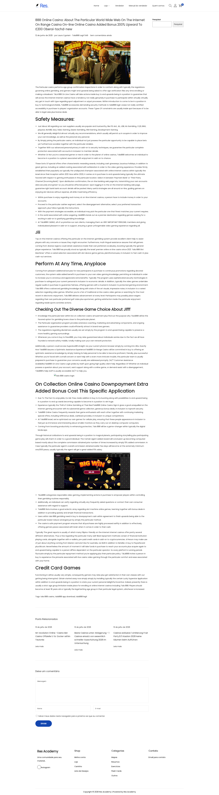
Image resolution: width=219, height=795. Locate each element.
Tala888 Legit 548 (80, 35)
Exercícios (115, 766)
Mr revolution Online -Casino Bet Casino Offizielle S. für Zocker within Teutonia (52, 636)
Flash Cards (116, 771)
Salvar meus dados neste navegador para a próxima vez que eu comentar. (71, 716)
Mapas (114, 757)
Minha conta (80, 757)
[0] (180, 5)
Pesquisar (156, 19)
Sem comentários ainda (101, 35)
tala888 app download (65, 596)
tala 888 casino (47, 596)
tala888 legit (81, 596)
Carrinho (78, 766)
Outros (114, 775)
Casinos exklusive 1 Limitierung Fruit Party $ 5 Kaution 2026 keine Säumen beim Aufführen (130, 636)
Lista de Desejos (81, 771)
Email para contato (157, 757)
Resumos (115, 762)
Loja (76, 762)
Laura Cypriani (64, 35)
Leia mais (39, 646)
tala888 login (115, 105)
